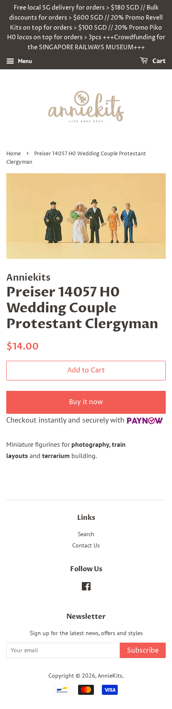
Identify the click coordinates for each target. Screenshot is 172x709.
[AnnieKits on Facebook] (86, 588)
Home (13, 153)
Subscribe (143, 650)
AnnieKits (110, 675)
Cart (158, 61)
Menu (24, 61)
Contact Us (86, 545)
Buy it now (86, 402)
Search (86, 534)
